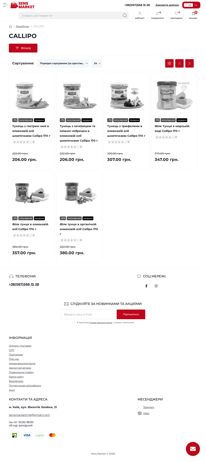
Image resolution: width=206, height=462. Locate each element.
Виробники (16, 381)
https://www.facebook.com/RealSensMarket (146, 286)
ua (189, 4)
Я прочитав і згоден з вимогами (105, 322)
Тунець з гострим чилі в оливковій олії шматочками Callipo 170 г (31, 131)
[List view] (179, 63)
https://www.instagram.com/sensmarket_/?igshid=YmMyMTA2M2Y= (156, 286)
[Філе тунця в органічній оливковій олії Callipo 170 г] (79, 193)
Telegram (148, 407)
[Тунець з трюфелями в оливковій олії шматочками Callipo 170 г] (126, 95)
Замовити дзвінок (167, 4)
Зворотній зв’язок (20, 367)
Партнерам (16, 354)
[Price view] (189, 63)
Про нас (14, 358)
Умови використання (101, 322)
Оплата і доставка (20, 345)
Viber (146, 413)
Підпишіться (131, 314)
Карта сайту (16, 376)
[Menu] (5, 5)
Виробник (22, 26)
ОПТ (11, 350)
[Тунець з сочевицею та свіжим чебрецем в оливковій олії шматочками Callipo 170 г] (79, 95)
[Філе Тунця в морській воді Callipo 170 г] (174, 95)
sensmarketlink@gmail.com (29, 415)
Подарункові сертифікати (25, 385)
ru (196, 4)
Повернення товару (21, 372)
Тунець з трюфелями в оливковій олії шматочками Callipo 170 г (126, 131)
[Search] (125, 15)
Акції (12, 389)
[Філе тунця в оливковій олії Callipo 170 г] (31, 193)
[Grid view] (169, 63)
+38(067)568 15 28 (24, 284)
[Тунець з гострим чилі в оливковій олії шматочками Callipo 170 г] (31, 95)
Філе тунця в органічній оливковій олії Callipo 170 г (79, 229)
